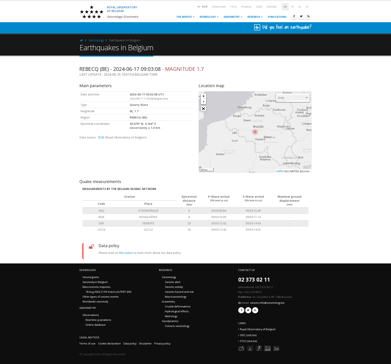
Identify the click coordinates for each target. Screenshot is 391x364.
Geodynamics (170, 321)
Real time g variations (98, 320)
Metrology (171, 316)
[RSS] (308, 16)
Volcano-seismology (177, 326)
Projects (247, 6)
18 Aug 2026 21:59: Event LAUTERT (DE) (108, 292)
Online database (96, 325)
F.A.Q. (233, 6)
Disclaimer (145, 343)
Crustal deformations (178, 306)
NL (299, 6)
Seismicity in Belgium (95, 282)
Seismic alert (172, 282)
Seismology (208, 17)
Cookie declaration (109, 343)
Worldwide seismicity (95, 301)
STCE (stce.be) (248, 341)
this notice (126, 253)
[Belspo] (268, 348)
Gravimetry (232, 17)
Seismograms (90, 277)
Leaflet (279, 170)
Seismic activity (174, 287)
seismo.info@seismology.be (267, 303)
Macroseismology (175, 296)
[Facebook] (294, 16)
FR (292, 6)
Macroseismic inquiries (96, 287)
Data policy (129, 343)
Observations (90, 315)
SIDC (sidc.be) (248, 335)
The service (184, 17)
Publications (277, 17)
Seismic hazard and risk (179, 292)
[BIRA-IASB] (250, 348)
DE (307, 6)
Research (253, 17)
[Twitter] (301, 16)
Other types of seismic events (100, 296)
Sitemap (272, 6)
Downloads (219, 6)
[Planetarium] (241, 348)
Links (259, 6)
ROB (204, 6)
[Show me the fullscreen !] (203, 108)
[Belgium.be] (276, 348)
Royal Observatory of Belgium (258, 329)
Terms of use (87, 343)
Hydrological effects (177, 311)
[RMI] (259, 348)
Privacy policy (162, 343)
